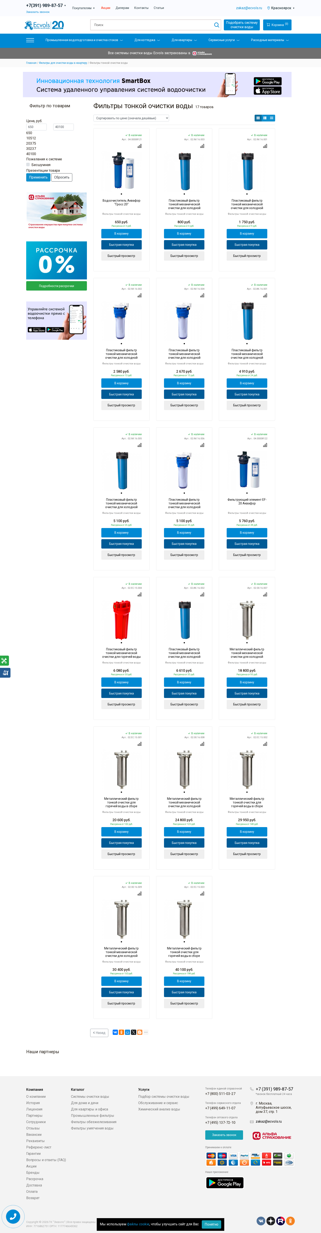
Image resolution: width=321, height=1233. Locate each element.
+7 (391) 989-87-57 (274, 1089)
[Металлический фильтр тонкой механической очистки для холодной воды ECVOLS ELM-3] (121, 919)
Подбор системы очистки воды (163, 1096)
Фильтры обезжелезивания (93, 1122)
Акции (105, 8)
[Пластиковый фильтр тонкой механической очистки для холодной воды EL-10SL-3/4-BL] (184, 171)
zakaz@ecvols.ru (249, 8)
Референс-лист (38, 1147)
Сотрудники (36, 1122)
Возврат (33, 1198)
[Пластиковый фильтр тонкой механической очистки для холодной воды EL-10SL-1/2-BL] (247, 171)
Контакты (141, 8)
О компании (36, 1096)
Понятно (211, 1224)
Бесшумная (40, 165)
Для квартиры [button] (182, 40)
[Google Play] (225, 1182)
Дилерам (122, 8)
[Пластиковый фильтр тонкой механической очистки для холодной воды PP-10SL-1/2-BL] (121, 470)
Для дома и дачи (84, 1103)
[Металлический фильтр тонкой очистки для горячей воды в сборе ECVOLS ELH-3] (184, 919)
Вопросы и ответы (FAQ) (46, 1160)
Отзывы (33, 1128)
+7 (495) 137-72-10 (220, 1122)
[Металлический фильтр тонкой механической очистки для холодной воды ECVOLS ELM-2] (184, 769)
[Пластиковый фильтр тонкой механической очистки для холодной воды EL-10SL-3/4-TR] (184, 321)
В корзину (121, 233)
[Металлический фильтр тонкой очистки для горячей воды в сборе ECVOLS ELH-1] (121, 769)
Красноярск (283, 8)
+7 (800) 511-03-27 (220, 1094)
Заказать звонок (38, 12)
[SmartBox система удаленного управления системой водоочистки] (157, 84)
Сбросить (61, 177)
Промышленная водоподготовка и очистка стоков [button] (82, 40)
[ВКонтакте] (115, 1032)
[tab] (121, 194)
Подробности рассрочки (56, 286)
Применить (38, 177)
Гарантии (33, 1154)
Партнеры (34, 1116)
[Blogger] (139, 1032)
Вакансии (33, 1135)
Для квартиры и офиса (89, 1109)
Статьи (159, 8)
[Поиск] (216, 24)
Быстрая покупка (121, 244)
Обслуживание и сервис (158, 1103)
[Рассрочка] (56, 260)
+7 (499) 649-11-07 (220, 1108)
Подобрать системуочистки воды (242, 25)
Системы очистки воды (90, 1096)
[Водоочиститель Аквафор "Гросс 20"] (121, 171)
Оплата (32, 1192)
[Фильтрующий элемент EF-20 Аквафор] (247, 470)
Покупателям (83, 8)
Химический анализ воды (159, 1109)
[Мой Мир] (127, 1032)
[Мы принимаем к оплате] (250, 1159)
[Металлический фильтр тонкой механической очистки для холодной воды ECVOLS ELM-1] (247, 620)
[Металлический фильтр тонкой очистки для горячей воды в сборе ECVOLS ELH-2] (247, 769)
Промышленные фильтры (92, 1116)
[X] (133, 1032)
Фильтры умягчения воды (92, 1128)
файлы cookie (138, 1224)
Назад (100, 1033)
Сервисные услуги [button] (222, 40)
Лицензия (34, 1109)
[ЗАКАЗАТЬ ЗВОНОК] (13, 1217)
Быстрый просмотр (121, 256)
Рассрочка (34, 1179)
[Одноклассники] (121, 1032)
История (33, 1103)
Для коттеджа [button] (145, 40)
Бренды (33, 1173)
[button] (30, 41)
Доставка (34, 1185)
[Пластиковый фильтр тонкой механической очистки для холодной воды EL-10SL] (121, 321)
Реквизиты (35, 1141)
